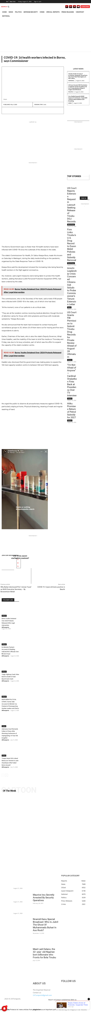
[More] (26, 110)
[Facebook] (66, 6)
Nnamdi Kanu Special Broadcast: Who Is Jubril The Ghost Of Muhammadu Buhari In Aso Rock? (45, 925)
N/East (85, 60)
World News (71, 224)
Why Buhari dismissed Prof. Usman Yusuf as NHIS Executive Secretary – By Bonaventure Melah (16, 589)
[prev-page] (3, 775)
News (70, 103)
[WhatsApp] (21, 110)
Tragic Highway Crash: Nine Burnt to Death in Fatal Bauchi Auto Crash (10, 677)
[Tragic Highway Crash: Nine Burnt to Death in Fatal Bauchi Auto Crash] (10, 666)
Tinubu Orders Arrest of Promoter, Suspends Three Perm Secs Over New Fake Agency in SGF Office (77, 76)
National (71, 80)
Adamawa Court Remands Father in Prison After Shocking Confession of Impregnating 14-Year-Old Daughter (10, 733)
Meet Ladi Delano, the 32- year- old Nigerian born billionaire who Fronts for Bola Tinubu (44, 953)
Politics (70, 92)
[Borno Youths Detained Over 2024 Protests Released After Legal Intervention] (10, 610)
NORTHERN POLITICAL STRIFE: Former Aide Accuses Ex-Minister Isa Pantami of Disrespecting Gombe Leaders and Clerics (10, 704)
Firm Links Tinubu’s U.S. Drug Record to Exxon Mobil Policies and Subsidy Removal (71, 244)
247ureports (5, 627)
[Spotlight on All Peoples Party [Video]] (45, 834)
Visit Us (83, 198)
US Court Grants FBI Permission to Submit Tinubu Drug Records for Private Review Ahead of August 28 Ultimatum (77, 87)
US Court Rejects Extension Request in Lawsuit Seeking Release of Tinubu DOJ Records (71, 205)
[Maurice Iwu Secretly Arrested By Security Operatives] (45, 885)
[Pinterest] (16, 110)
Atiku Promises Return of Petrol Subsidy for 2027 (71, 410)
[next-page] (6, 775)
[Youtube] (78, 6)
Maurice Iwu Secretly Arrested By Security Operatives (43, 897)
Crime (4, 726)
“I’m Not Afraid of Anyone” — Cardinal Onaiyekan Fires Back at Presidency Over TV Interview (72, 380)
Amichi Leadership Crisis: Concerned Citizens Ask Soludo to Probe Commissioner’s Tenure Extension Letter (72, 286)
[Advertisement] (45, 34)
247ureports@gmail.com (42, 995)
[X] (74, 6)
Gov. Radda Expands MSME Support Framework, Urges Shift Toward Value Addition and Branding (77, 98)
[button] (5, 6)
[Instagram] (70, 6)
